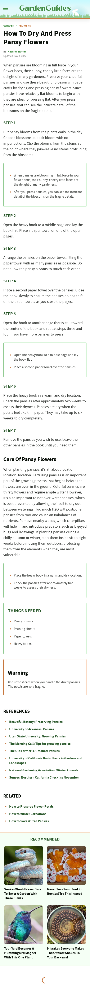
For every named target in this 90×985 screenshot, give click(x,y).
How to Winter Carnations (27, 814)
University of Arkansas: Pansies (31, 729)
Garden (8, 25)
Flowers (25, 25)
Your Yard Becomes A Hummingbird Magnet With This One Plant (20, 952)
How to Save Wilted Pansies (29, 821)
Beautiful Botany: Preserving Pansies (36, 722)
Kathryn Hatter (17, 51)
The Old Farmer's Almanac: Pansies (34, 751)
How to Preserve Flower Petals (31, 806)
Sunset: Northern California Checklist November (44, 777)
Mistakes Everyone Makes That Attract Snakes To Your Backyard (65, 952)
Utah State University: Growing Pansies (37, 736)
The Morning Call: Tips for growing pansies (40, 744)
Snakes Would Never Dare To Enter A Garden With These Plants (22, 893)
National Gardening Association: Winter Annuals (43, 770)
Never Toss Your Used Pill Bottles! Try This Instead (65, 891)
